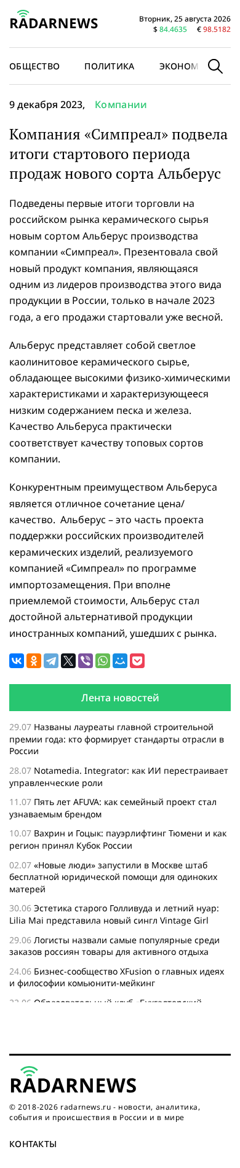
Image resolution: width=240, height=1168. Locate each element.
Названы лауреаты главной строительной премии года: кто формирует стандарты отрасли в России (116, 739)
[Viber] (85, 660)
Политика (109, 66)
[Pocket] (137, 660)
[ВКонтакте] (16, 660)
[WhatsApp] (102, 660)
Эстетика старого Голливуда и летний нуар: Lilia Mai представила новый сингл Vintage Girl (114, 914)
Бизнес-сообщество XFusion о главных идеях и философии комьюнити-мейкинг (116, 977)
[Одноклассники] (33, 660)
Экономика (188, 66)
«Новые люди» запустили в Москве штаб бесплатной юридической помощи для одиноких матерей (113, 877)
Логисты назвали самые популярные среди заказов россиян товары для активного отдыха (114, 946)
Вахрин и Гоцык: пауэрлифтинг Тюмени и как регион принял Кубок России (117, 839)
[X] (68, 660)
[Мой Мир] (120, 660)
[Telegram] (51, 660)
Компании (121, 104)
